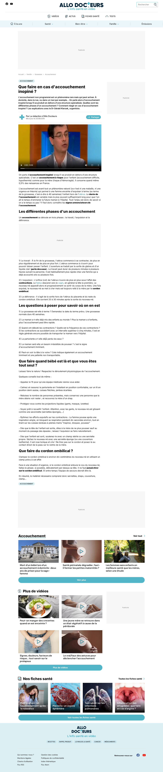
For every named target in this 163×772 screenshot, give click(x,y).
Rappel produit (65, 742)
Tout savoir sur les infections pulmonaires (95, 706)
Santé (48, 23)
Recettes (51, 742)
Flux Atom (45, 765)
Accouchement (50, 74)
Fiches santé (92, 16)
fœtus (39, 283)
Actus (72, 16)
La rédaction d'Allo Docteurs (43, 116)
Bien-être (80, 23)
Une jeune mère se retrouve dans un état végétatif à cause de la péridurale (81, 623)
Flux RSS (20, 765)
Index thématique (48, 761)
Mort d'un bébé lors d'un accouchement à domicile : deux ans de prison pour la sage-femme (38, 569)
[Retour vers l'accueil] (81, 6)
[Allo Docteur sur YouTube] (144, 755)
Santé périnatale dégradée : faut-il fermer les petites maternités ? (81, 567)
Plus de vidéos (35, 591)
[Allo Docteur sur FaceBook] (7, 4)
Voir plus (81, 580)
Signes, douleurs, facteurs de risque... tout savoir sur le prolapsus (36, 658)
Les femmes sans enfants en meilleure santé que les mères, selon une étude (123, 568)
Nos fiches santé (37, 679)
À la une (18, 23)
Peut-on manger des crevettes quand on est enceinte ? (37, 622)
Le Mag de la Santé (82, 742)
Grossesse (38, 74)
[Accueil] (81, 731)
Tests (113, 16)
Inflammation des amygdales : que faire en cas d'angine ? (129, 706)
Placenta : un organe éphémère (64, 707)
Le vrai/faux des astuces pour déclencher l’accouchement (79, 657)
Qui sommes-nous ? (25, 755)
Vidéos (55, 16)
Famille (113, 23)
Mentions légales (24, 758)
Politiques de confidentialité (52, 758)
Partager (95, 117)
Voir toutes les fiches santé (82, 717)
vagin (60, 283)
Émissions (147, 23)
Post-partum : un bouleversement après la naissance (33, 706)
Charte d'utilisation (25, 761)
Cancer (97, 742)
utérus (82, 194)
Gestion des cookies (49, 755)
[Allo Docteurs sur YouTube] (11, 4)
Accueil (21, 74)
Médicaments (110, 742)
